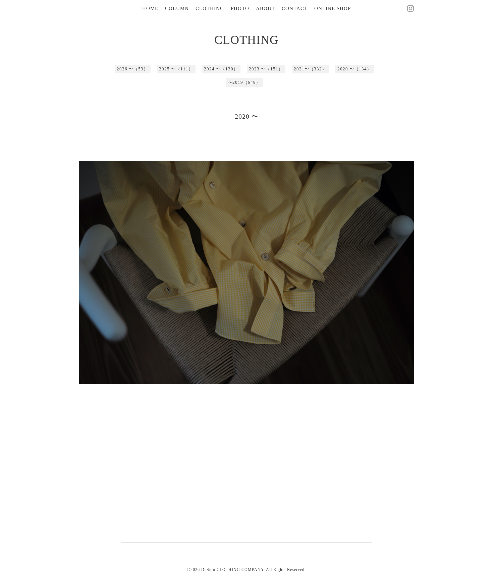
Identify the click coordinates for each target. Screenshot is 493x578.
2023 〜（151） (266, 68)
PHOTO (240, 8)
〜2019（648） (244, 82)
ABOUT (265, 8)
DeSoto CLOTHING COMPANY (232, 569)
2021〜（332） (310, 68)
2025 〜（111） (176, 68)
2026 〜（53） (132, 68)
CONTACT (295, 8)
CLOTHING (210, 8)
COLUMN (177, 8)
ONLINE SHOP (332, 8)
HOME (150, 8)
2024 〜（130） (221, 68)
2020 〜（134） (354, 68)
